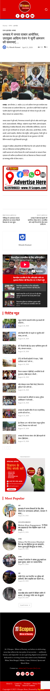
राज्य (10, 25)
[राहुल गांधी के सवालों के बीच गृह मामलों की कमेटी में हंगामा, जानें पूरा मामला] (9, 323)
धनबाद (14, 30)
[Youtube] (32, 16)
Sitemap (17, 685)
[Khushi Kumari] (5, 47)
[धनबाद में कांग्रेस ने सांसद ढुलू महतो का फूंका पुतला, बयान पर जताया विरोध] (9, 560)
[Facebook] (17, 16)
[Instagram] (22, 16)
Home (5, 25)
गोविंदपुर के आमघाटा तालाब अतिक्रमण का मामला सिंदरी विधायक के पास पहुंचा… (11, 220)
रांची (19, 505)
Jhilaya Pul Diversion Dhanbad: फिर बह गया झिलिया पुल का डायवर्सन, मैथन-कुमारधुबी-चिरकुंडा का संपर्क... (31, 544)
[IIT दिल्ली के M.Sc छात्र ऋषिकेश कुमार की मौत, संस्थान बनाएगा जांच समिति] (9, 349)
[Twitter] (27, 16)
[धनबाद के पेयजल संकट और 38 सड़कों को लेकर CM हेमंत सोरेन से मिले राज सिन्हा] (9, 439)
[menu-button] (4, 9)
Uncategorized (24, 522)
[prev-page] (4, 448)
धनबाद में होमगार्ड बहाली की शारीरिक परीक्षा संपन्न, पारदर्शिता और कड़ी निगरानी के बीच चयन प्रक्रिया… (37, 221)
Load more (24, 605)
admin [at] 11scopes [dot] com (29, 668)
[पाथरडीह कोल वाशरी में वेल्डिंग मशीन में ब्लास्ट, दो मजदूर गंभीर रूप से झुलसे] (9, 593)
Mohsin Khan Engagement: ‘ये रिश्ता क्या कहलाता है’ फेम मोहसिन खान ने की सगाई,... (32, 527)
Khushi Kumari (14, 47)
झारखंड (15, 25)
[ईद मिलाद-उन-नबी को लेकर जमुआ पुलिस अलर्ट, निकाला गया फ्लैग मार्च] (9, 426)
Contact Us (18, 684)
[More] (38, 55)
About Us (9, 684)
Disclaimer (27, 684)
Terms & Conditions (28, 685)
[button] (46, 9)
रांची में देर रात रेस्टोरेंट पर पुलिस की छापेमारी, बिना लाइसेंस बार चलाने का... (31, 577)
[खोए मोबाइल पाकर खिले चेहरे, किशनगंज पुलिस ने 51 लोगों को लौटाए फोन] (9, 387)
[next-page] (8, 448)
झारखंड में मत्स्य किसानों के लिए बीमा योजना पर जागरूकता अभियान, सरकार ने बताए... (32, 511)
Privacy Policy (37, 684)
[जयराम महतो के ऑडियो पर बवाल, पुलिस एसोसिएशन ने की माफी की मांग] (9, 400)
